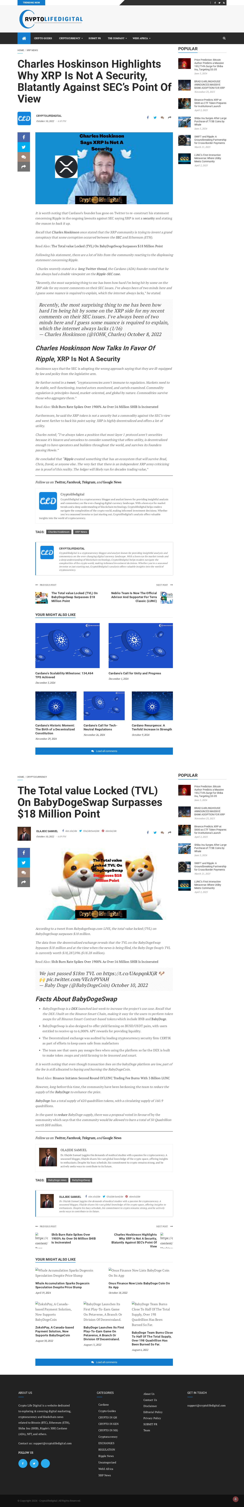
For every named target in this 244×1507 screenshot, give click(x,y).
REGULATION (106, 1449)
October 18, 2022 (118, 1292)
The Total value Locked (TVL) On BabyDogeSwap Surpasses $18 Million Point (107, 246)
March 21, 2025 (202, 147)
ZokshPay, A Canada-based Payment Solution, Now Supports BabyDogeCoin (54, 1331)
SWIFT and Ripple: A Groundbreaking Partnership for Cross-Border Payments (210, 139)
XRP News (32, 50)
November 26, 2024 (94, 734)
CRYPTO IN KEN (108, 1424)
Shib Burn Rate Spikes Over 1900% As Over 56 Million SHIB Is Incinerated (104, 407)
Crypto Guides (43, 38)
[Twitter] (219, 2)
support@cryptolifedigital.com (52, 1443)
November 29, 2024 (45, 738)
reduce (63, 1114)
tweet (71, 382)
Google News (112, 482)
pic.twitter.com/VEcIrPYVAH (77, 979)
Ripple (68, 459)
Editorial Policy (153, 1412)
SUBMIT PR (95, 38)
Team (146, 1430)
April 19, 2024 (43, 1292)
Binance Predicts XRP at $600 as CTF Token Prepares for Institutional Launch (210, 103)
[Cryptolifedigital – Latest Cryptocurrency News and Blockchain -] (51, 19)
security (149, 218)
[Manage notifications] (235, 1499)
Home (21, 50)
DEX (74, 1008)
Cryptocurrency (69, 38)
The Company (116, 38)
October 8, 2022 (144, 334)
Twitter (59, 482)
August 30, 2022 (44, 1340)
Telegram (88, 482)
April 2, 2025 (201, 110)
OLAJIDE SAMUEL (47, 831)
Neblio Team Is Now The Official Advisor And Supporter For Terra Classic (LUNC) (134, 597)
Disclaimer (150, 1406)
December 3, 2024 (45, 682)
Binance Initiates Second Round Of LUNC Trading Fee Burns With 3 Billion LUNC (111, 1078)
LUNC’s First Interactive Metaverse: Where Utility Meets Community (207, 158)
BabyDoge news (57, 1180)
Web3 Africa (140, 38)
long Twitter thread (92, 269)
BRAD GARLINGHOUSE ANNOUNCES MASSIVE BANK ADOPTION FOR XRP (209, 84)
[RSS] (224, 2)
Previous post (48, 585)
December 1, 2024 (118, 678)
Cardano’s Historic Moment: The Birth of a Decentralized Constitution (55, 729)
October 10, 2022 (45, 121)
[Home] (24, 38)
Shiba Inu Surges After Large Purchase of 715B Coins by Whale (210, 121)
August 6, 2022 (140, 1349)
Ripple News (106, 1456)
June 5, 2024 (200, 73)
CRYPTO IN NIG (108, 1430)
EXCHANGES (106, 1443)
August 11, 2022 (92, 1344)
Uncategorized (107, 1462)
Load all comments (106, 751)
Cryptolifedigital (49, 115)
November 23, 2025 (204, 91)
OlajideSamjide (91, 831)
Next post (162, 585)
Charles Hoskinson (65, 232)
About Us (149, 1394)
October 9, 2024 (140, 734)
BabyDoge (158, 1019)
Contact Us (150, 1400)
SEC (119, 237)
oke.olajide (71, 831)
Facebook (73, 482)
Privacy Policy (152, 1418)
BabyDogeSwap (81, 1180)
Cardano (103, 1404)
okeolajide (111, 831)
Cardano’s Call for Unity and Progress (135, 673)
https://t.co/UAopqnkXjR (130, 973)
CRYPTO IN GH (107, 1417)
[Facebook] (215, 2)
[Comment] (162, 117)
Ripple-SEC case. (108, 274)
